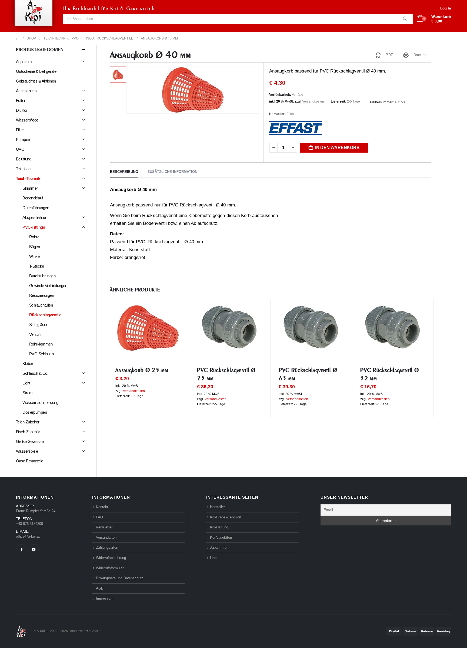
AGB (100, 588)
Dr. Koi (21, 110)
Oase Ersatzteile (29, 461)
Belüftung (23, 159)
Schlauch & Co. (35, 373)
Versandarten (106, 537)
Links (214, 558)
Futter (20, 100)
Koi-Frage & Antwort (225, 517)
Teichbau (23, 168)
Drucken (420, 55)
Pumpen (23, 139)
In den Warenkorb (337, 147)
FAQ (99, 517)
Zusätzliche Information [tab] (172, 172)
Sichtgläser (38, 324)
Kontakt (102, 507)
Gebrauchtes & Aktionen (36, 81)
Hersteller (217, 507)
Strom (27, 392)
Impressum (105, 598)
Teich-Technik (28, 178)
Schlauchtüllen (41, 305)
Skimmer (30, 188)
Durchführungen (35, 207)
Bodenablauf (32, 198)
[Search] (405, 19)
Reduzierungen (41, 295)
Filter (20, 129)
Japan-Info (218, 547)
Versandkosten (313, 101)
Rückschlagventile (45, 315)
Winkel (34, 256)
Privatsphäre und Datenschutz (119, 578)
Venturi (34, 334)
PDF (389, 55)
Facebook (21, 549)
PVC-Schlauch (41, 353)
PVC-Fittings (33, 227)
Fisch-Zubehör (28, 431)
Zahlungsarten (107, 547)
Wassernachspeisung (40, 402)
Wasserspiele (27, 451)
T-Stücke (36, 266)
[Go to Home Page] (17, 38)
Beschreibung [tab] (124, 172)
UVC (20, 149)
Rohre (34, 237)
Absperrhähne (34, 217)
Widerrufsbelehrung (111, 558)
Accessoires (26, 90)
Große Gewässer (30, 441)
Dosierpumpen (34, 412)
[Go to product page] (148, 328)
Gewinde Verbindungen (48, 285)
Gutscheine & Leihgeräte (36, 71)
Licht (26, 383)
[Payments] (418, 631)
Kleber (27, 363)
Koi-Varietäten (221, 537)
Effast (290, 114)
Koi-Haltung (219, 527)
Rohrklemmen (41, 344)
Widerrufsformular (110, 568)
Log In (445, 8)
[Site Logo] (21, 631)
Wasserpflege (27, 120)
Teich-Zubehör (27, 422)
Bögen (34, 246)
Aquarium (24, 61)
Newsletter (104, 527)
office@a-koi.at (28, 536)
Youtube (34, 549)
